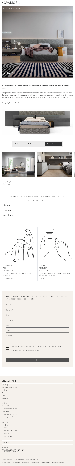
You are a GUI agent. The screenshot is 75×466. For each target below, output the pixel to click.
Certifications (8, 436)
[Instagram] (7, 450)
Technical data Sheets (10, 430)
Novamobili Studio (16, 103)
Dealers (4, 403)
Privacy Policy (6, 462)
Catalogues (7, 428)
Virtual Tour (5, 411)
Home (5, 8)
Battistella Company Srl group (28, 459)
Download (5, 425)
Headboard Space (14, 8)
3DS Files (6, 433)
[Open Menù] (72, 3)
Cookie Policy (16, 462)
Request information (53, 144)
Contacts (5, 398)
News (3, 393)
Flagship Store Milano (10, 408)
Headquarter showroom (11, 417)
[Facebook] (3, 450)
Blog (3, 396)
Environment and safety (9, 387)
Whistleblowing (45, 462)
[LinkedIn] (14, 450)
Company (5, 384)
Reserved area (6, 442)
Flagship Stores (7, 406)
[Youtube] (18, 450)
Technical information (35, 144)
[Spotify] (22, 450)
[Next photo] (9, 183)
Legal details (25, 462)
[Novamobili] (11, 2)
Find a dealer (19, 144)
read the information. (54, 346)
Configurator (6, 422)
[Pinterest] (10, 450)
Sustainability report (57, 462)
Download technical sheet (37, 200)
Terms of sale (35, 462)
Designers (5, 390)
